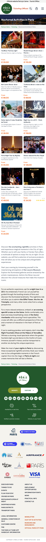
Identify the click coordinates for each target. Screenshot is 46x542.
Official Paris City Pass (34, 528)
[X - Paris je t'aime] (40, 398)
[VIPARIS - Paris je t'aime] (7, 475)
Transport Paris (8, 510)
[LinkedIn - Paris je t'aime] (14, 398)
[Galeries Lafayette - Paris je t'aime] (7, 465)
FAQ (2, 527)
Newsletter (29, 517)
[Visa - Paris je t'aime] (34, 475)
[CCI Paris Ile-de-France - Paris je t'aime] (28, 432)
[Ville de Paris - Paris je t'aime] (13, 432)
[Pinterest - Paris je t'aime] (23, 398)
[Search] (30, 8)
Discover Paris (7, 484)
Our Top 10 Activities (33, 520)
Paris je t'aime (5, 27)
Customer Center (8, 524)
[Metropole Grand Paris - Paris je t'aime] (26, 444)
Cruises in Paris (7, 496)
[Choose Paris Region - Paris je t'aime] (7, 455)
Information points (33, 492)
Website (14, 390)
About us (28, 484)
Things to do (6, 487)
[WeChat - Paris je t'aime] (27, 398)
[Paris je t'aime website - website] (6, 8)
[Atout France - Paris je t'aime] (39, 444)
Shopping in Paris (8, 504)
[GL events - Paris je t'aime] (35, 465)
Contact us (29, 501)
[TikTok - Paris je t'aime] (18, 398)
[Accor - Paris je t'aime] (19, 455)
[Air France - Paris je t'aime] (35, 455)
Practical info (31, 498)
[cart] (36, 8)
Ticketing (14, 27)
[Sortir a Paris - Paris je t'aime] (19, 475)
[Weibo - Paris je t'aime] (36, 398)
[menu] (42, 8)
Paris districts (7, 507)
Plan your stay (7, 493)
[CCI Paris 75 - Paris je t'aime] (9, 444)
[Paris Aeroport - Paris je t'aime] (19, 465)
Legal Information (9, 516)
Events (4, 490)
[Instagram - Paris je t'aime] (10, 398)
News (27, 495)
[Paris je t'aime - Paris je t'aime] (23, 378)
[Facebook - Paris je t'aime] (6, 398)
